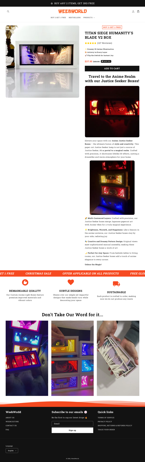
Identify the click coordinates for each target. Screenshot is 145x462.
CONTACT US (11, 425)
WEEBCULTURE (12, 421)
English (11, 451)
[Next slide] (136, 358)
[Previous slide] (8, 358)
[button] (8, 11)
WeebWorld (75, 458)
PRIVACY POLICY (105, 421)
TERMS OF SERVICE (106, 418)
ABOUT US (10, 418)
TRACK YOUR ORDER (106, 429)
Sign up (72, 430)
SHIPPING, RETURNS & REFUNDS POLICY (115, 425)
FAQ (7, 429)
